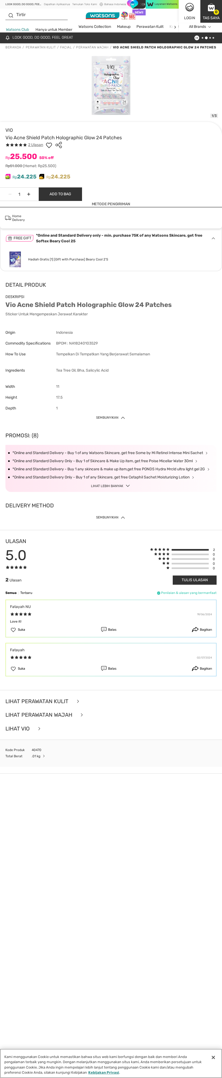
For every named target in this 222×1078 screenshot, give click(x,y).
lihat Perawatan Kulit (37, 701)
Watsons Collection (95, 26)
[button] (211, 11)
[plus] (29, 194)
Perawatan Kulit (150, 26)
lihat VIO (18, 729)
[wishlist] (49, 145)
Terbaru (26, 593)
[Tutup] (213, 1057)
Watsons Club (17, 29)
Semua (11, 593)
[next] (175, 27)
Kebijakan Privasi (103, 1072)
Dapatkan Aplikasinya (57, 4)
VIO (9, 130)
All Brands (197, 26)
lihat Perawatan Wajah (39, 715)
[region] (111, 1063)
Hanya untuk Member (53, 29)
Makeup (123, 26)
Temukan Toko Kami (84, 4)
